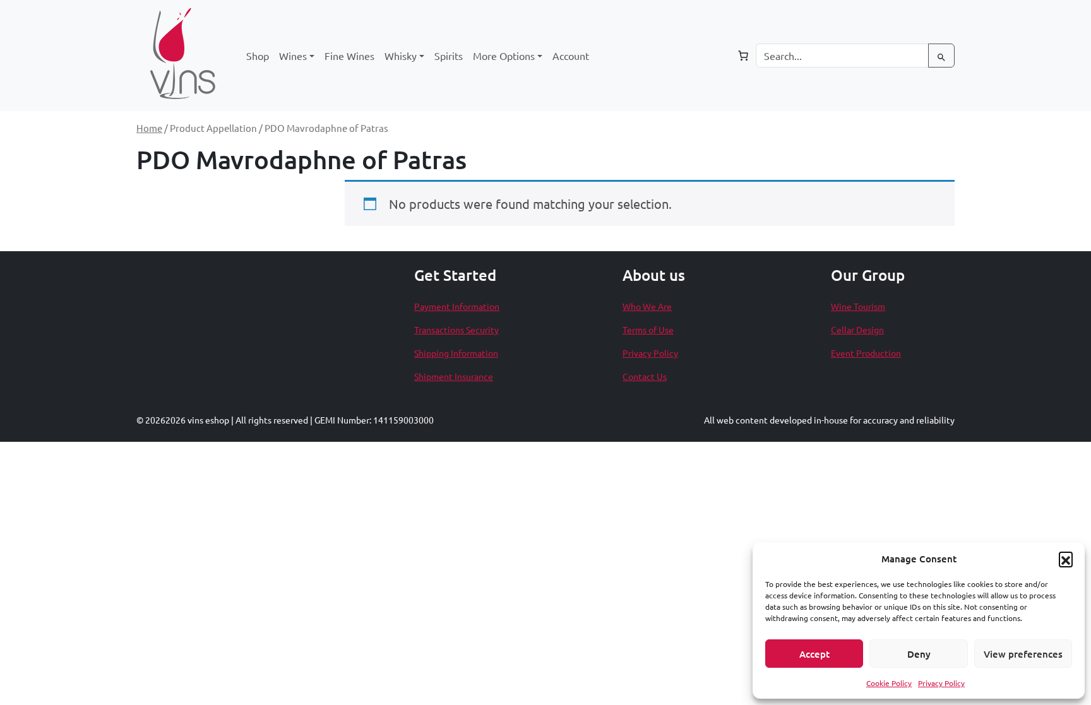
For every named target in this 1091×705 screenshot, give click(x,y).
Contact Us (645, 376)
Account (570, 55)
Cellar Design (857, 329)
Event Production (866, 352)
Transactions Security (456, 329)
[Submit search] (941, 56)
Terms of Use (648, 329)
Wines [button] (293, 55)
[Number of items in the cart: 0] (743, 55)
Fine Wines (349, 55)
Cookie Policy (889, 683)
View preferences (1023, 654)
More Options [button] (504, 55)
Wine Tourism (858, 306)
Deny (919, 654)
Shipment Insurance (453, 376)
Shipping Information (456, 352)
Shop (257, 55)
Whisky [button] (401, 55)
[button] (1065, 558)
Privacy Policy (941, 683)
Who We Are (647, 306)
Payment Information (456, 306)
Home (149, 128)
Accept (814, 654)
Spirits (448, 55)
